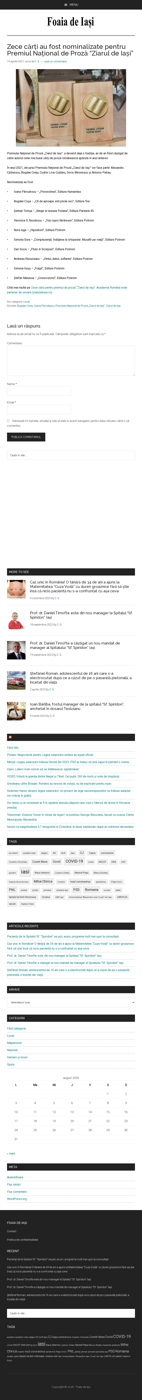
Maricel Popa (81, 872)
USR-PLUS (122, 897)
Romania (91, 890)
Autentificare (15, 1177)
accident (13, 853)
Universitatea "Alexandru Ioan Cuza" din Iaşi (90, 897)
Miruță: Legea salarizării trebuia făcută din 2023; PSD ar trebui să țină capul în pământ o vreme (68, 762)
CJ (82, 853)
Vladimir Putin (27, 904)
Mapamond (14, 1043)
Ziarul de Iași (113, 305)
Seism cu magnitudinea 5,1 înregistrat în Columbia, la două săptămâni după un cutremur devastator (70, 827)
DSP (123, 862)
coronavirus (107, 853)
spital (118, 890)
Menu (74, 4)
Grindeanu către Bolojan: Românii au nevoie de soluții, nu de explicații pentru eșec (59, 783)
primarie (47, 890)
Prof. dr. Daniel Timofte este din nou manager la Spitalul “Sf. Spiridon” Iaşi (54, 955)
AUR (63, 853)
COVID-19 (74, 861)
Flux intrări (14, 1184)
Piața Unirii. (116, 882)
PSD (76, 890)
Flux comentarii (17, 1191)
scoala (107, 890)
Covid (56, 861)
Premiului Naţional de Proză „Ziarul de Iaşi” (80, 305)
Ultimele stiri (23, 737)
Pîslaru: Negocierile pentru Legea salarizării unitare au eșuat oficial (50, 755)
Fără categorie (16, 1028)
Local (26, 301)
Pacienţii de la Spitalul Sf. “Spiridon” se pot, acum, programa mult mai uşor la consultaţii (63, 936)
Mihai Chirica (43, 881)
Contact (11, 1231)
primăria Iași (62, 890)
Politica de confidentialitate (22, 1239)
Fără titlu (12, 747)
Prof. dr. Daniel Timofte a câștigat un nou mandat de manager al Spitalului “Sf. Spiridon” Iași (75, 645)
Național (12, 1050)
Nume (12, 384)
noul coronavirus (80, 881)
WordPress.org (17, 1199)
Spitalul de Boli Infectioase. (23, 897)
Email (11, 402)
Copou (92, 853)
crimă (90, 862)
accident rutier (29, 853)
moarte (61, 882)
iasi (25, 872)
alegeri (44, 853)
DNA (113, 862)
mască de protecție (18, 882)
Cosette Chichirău (18, 862)
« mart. (11, 1153)
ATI (54, 853)
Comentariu (14, 343)
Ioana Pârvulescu (44, 305)
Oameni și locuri (17, 1057)
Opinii (10, 1064)
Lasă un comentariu (55, 61)
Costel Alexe (40, 861)
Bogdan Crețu (25, 305)
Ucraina (46, 897)
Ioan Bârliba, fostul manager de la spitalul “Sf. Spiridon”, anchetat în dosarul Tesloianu (77, 706)
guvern (12, 872)
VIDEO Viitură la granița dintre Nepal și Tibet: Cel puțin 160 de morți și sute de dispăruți (63, 776)
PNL (12, 890)
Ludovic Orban (62, 872)
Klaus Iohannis (42, 872)
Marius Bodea (101, 872)
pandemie (101, 882)
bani (73, 853)
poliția (24, 890)
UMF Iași (59, 897)
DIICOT (102, 861)
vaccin (12, 903)
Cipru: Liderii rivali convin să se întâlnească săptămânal (43, 769)
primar (35, 890)
